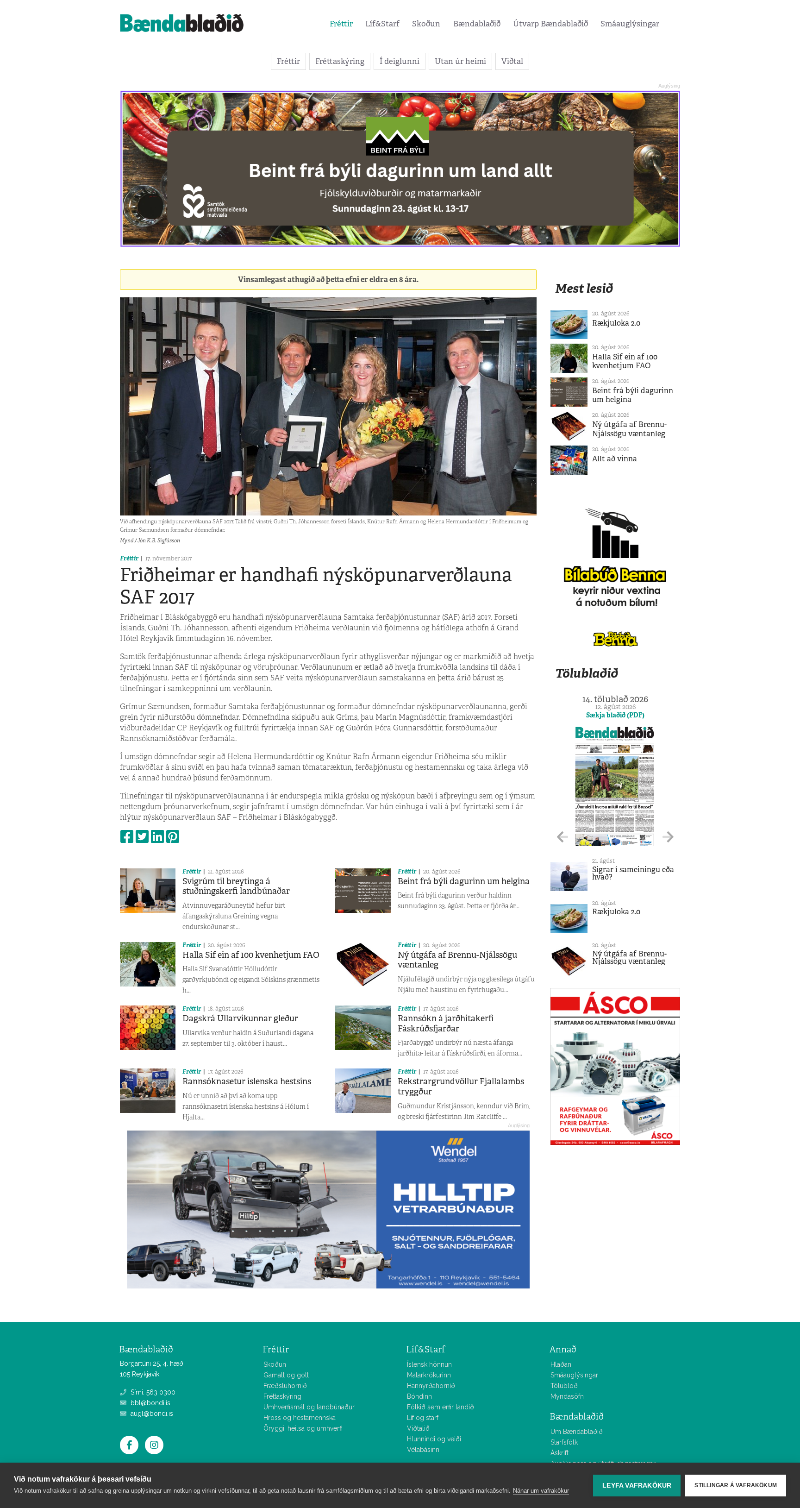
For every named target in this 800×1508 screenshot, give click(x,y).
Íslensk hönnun (429, 1364)
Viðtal (512, 61)
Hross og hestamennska (299, 1417)
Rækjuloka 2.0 (616, 323)
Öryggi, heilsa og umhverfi (303, 1428)
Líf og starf (422, 1417)
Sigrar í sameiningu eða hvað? (633, 873)
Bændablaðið (476, 24)
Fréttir (341, 24)
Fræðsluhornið (285, 1385)
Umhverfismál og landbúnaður (309, 1407)
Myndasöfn (567, 1396)
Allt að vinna (614, 459)
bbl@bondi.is (149, 1403)
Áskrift (559, 1453)
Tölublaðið (586, 673)
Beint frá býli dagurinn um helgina (464, 881)
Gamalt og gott (286, 1375)
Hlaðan (560, 1364)
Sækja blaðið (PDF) (615, 715)
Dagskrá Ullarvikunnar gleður (240, 1018)
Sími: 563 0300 (152, 1392)
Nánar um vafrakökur (541, 1490)
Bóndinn (419, 1396)
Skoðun (426, 24)
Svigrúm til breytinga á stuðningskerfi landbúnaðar (236, 886)
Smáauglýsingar (629, 24)
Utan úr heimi (460, 61)
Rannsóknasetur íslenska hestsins (246, 1081)
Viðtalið (418, 1428)
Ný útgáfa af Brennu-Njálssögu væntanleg (457, 960)
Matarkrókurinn (429, 1375)
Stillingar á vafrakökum (735, 1485)
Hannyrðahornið (431, 1385)
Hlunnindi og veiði (434, 1439)
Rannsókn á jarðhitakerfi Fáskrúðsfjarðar (446, 1023)
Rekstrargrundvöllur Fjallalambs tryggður (461, 1086)
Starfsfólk (564, 1442)
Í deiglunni (399, 61)
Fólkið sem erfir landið (440, 1407)
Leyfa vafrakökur (636, 1485)
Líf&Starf (382, 24)
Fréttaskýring (339, 61)
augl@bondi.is (151, 1413)
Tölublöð (564, 1385)
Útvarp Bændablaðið (550, 24)
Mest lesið (584, 288)
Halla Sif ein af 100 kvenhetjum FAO (250, 955)
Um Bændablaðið (576, 1431)
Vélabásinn (423, 1449)
